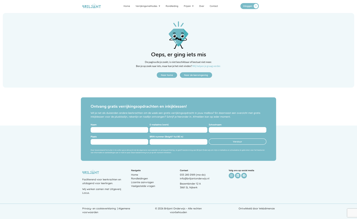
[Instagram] (231, 175)
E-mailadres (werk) (159, 124)
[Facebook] (244, 175)
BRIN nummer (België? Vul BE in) (166, 136)
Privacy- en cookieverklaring (99, 208)
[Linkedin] (238, 175)
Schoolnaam (215, 124)
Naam (94, 124)
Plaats (94, 136)
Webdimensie (267, 208)
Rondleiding (172, 6)
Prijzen (187, 6)
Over (201, 6)
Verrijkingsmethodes (146, 6)
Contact (214, 6)
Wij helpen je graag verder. (206, 66)
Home (127, 6)
